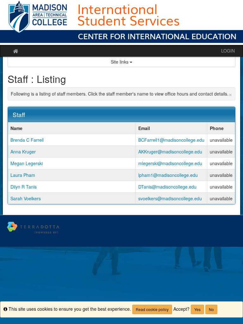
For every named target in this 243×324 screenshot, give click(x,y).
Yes (197, 309)
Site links (120, 62)
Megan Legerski (26, 163)
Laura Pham (22, 175)
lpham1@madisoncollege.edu (168, 175)
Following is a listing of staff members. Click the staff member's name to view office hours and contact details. (121, 93)
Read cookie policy (152, 309)
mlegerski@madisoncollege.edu (170, 163)
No (211, 309)
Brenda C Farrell (27, 140)
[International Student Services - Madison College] (121, 22)
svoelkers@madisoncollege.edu (170, 198)
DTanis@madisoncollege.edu (167, 187)
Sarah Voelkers (25, 198)
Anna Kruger (23, 151)
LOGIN (228, 50)
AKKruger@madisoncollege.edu (170, 151)
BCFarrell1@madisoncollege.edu (171, 140)
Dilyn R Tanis (23, 187)
